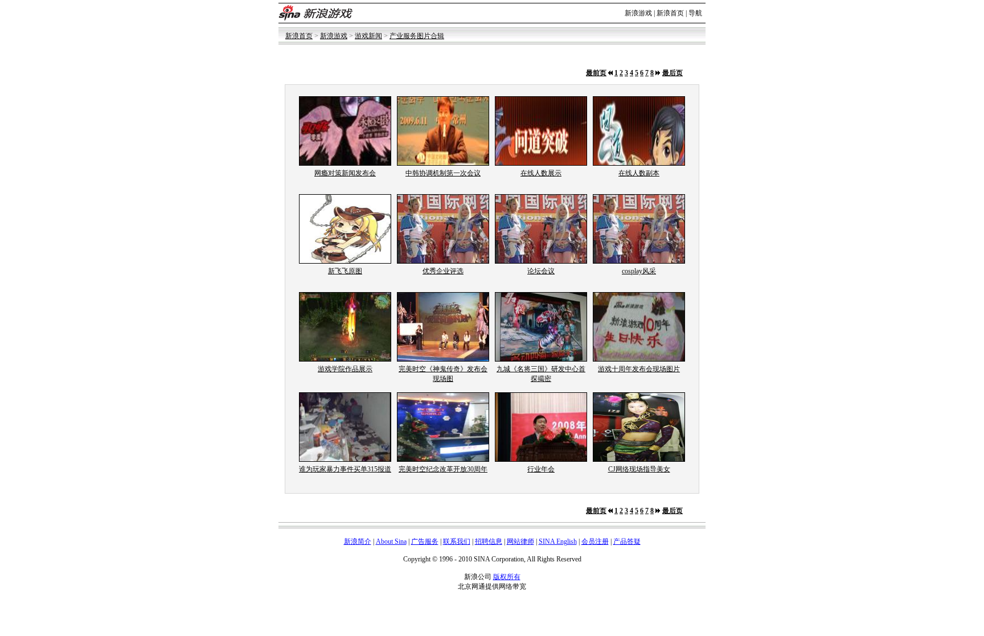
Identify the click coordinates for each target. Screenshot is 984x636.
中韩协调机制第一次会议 (443, 173)
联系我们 (456, 541)
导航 (695, 13)
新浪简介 (357, 541)
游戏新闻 (368, 36)
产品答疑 (627, 541)
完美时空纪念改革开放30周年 (443, 469)
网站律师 (520, 541)
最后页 (672, 73)
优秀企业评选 (443, 271)
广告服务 (424, 541)
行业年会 (541, 469)
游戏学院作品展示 (345, 369)
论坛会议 (541, 271)
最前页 (596, 73)
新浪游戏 (638, 13)
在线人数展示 (540, 173)
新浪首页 (670, 13)
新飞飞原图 (345, 271)
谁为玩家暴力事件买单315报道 (345, 469)
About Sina (391, 541)
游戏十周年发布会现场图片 (639, 369)
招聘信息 (488, 541)
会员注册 (595, 541)
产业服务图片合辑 (417, 36)
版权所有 (506, 577)
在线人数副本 (638, 173)
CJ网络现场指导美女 (639, 469)
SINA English (558, 541)
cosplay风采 (639, 271)
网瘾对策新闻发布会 (345, 173)
